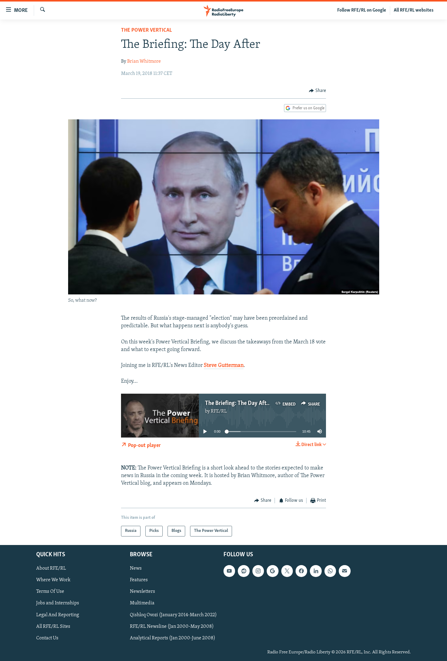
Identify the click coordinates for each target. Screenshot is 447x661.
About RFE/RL (51, 568)
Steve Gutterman (224, 365)
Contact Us (47, 637)
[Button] (317, 91)
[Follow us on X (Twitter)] (287, 571)
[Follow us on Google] (272, 571)
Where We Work (53, 580)
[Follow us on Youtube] (229, 571)
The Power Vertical (146, 30)
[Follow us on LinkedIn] (315, 571)
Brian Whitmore (144, 61)
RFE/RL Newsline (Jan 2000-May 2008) (172, 626)
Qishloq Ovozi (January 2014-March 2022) (173, 614)
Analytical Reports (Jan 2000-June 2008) (172, 637)
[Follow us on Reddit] (243, 571)
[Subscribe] (344, 571)
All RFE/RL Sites (53, 626)
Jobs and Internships (57, 603)
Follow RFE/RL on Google (361, 10)
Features (139, 580)
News (136, 568)
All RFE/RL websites (414, 10)
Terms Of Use (50, 591)
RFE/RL (219, 411)
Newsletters (142, 591)
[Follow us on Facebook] (301, 571)
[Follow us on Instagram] (258, 571)
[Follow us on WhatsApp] (330, 571)
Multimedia (142, 603)
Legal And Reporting (57, 614)
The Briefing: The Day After (238, 403)
